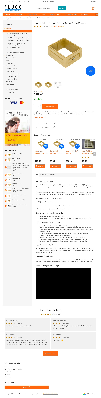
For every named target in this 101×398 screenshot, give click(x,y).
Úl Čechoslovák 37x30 (13, 48)
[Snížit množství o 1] (41, 108)
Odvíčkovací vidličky (13, 74)
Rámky (7, 61)
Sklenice (10, 87)
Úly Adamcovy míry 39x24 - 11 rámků (18, 38)
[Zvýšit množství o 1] (41, 105)
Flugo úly (8, 28)
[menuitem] (7, 14)
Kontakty (7, 374)
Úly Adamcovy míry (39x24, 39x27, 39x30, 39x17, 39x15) (17, 34)
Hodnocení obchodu (50, 309)
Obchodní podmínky (49, 1)
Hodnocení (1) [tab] (44, 175)
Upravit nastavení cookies (50, 394)
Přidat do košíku (51, 106)
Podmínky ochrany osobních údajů (15, 369)
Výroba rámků (11, 63)
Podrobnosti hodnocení (57, 26)
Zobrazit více (50, 353)
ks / (26, 387)
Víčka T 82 (11, 92)
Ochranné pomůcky (11, 79)
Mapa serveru (9, 377)
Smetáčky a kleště (12, 76)
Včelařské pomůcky (11, 66)
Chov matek (9, 82)
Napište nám (8, 372)
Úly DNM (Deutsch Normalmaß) (16, 53)
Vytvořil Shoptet (91, 394)
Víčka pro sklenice (12, 90)
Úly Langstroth (11, 31)
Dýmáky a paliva (12, 69)
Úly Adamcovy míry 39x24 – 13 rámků (18, 41)
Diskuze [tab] (52, 175)
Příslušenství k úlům (11, 58)
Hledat (61, 8)
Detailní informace (39, 118)
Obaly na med (10, 84)
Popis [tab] (36, 175)
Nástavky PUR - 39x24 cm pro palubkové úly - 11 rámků (16, 44)
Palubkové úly (10, 55)
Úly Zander (10, 50)
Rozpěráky (10, 71)
